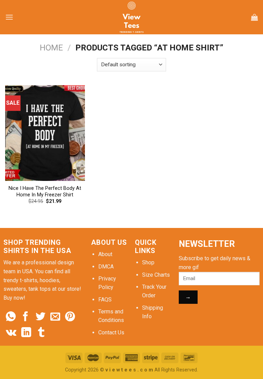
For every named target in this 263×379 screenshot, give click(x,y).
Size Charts (156, 275)
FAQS (105, 299)
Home (51, 48)
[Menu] (9, 17)
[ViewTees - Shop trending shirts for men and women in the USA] (131, 17)
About (105, 254)
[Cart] (254, 17)
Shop (148, 262)
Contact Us (111, 332)
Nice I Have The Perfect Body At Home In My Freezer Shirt (45, 191)
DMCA (106, 266)
